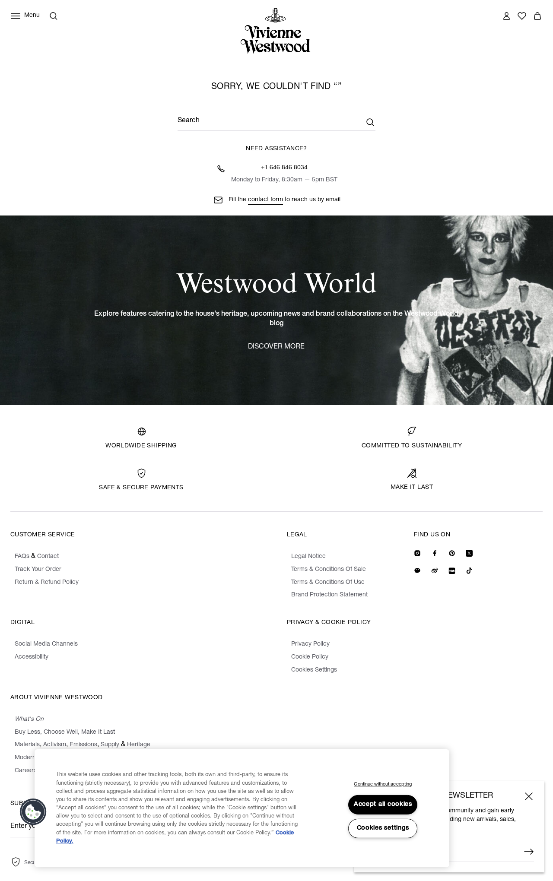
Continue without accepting (383, 784)
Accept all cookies (383, 805)
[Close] (529, 796)
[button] (33, 812)
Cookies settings (383, 828)
